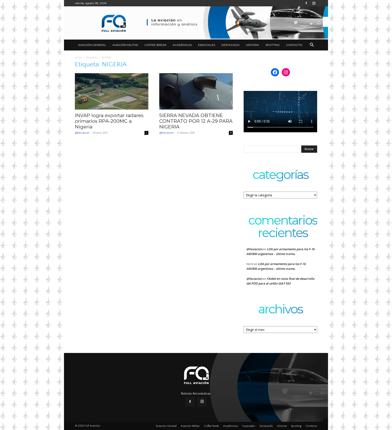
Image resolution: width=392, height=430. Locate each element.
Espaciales (206, 45)
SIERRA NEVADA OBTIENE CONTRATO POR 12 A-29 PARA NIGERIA (196, 121)
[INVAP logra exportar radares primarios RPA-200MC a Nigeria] (111, 91)
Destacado (230, 45)
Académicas (182, 45)
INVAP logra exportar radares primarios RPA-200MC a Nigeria (109, 121)
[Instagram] (313, 3)
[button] (311, 45)
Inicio (78, 57)
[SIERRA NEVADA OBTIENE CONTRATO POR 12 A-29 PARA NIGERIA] (196, 91)
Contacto (294, 45)
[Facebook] (306, 3)
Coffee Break (155, 45)
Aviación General (92, 45)
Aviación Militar (125, 45)
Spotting (272, 45)
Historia (252, 45)
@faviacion (82, 132)
